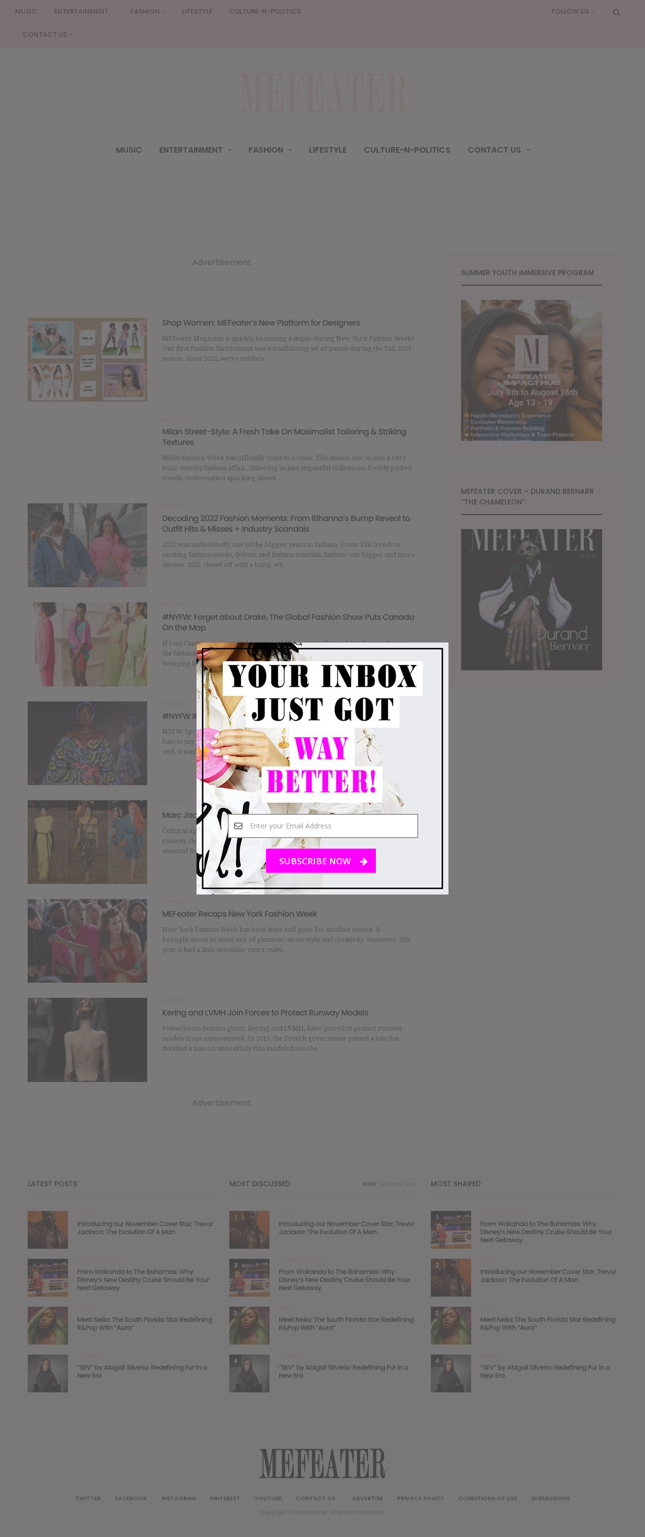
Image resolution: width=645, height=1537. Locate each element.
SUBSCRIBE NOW (316, 861)
